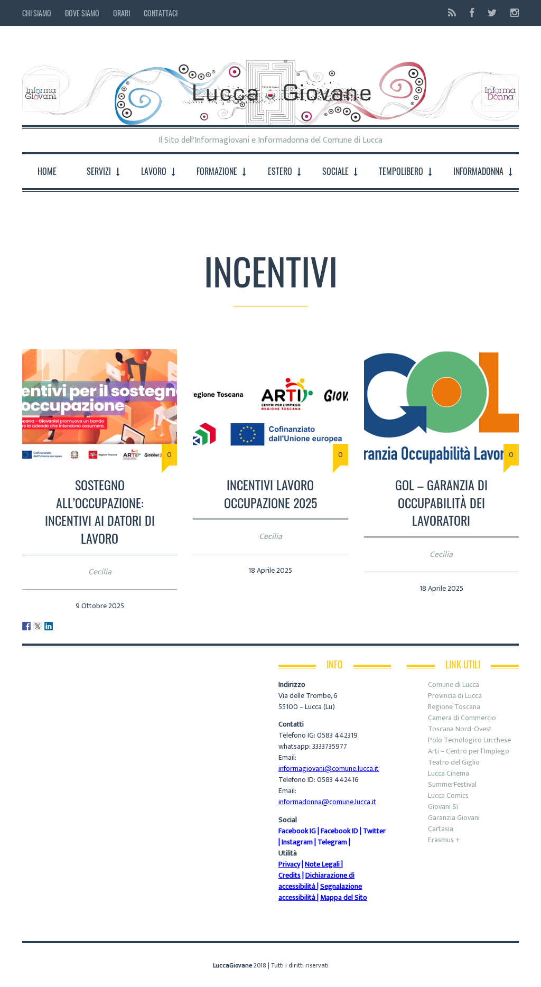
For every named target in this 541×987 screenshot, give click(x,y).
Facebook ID (339, 831)
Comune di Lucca (453, 684)
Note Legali (322, 864)
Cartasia (440, 829)
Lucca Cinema (448, 773)
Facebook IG (297, 831)
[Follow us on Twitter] (492, 13)
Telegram (332, 842)
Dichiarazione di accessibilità (316, 880)
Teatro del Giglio (454, 762)
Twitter (374, 831)
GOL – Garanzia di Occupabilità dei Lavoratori (441, 502)
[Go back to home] (270, 84)
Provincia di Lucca (455, 696)
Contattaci (161, 12)
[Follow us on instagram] (511, 13)
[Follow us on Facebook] (471, 13)
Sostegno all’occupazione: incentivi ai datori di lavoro (100, 511)
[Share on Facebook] (26, 626)
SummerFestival (452, 784)
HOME (47, 171)
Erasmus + (444, 840)
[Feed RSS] (452, 13)
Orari (121, 12)
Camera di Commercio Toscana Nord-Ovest (462, 723)
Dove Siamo (82, 12)
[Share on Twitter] (37, 626)
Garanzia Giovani (454, 818)
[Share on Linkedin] (48, 626)
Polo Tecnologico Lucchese (469, 740)
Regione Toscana (454, 707)
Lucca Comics (448, 795)
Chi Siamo (36, 12)
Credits (289, 875)
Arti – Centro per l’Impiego (468, 751)
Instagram (297, 842)
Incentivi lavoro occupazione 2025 (270, 493)
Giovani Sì (443, 806)
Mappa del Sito (343, 897)
